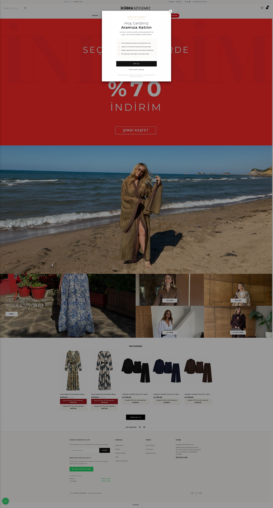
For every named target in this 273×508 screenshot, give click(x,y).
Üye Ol (136, 64)
